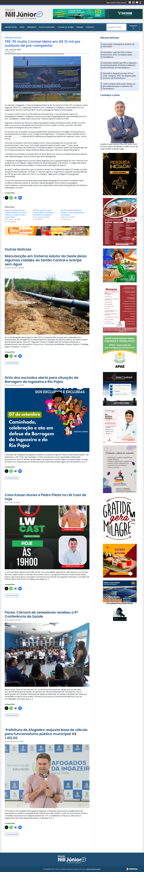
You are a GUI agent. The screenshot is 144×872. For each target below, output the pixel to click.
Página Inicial (11, 27)
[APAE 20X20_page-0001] (120, 352)
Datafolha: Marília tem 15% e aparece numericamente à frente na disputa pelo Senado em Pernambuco (120, 65)
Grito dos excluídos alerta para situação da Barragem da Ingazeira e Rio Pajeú (41, 379)
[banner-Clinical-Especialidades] (120, 308)
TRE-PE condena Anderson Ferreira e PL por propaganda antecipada (72, 212)
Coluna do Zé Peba (66, 27)
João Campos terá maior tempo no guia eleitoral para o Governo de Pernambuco (119, 86)
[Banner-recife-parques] (120, 265)
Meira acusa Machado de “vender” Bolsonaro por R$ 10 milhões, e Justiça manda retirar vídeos (16, 213)
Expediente (31, 27)
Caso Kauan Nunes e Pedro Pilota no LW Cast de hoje (45, 497)
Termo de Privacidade (93, 869)
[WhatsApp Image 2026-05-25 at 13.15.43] (120, 221)
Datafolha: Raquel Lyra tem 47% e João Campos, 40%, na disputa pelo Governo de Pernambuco (119, 75)
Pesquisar (133, 25)
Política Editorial (47, 27)
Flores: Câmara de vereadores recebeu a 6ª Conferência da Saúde (41, 614)
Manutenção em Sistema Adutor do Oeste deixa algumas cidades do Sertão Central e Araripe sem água (46, 260)
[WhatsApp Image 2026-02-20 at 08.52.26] (120, 174)
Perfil (22, 27)
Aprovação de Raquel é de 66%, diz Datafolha (119, 45)
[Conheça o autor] (119, 121)
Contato (90, 27)
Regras (80, 27)
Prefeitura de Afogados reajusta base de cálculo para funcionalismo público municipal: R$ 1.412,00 (46, 733)
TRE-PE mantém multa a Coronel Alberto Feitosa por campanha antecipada (43, 212)
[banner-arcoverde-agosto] (47, 230)
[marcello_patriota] (120, 614)
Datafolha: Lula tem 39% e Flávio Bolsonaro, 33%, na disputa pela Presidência (117, 54)
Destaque (9, 37)
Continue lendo (12, 363)
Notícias (17, 37)
